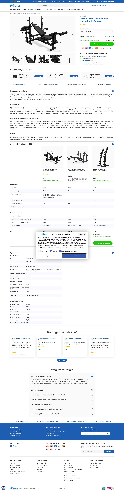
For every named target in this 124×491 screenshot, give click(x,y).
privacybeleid (80, 247)
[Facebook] (11, 446)
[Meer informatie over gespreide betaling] (113, 36)
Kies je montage (84, 28)
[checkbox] (43, 251)
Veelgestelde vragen (15, 474)
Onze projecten (94, 467)
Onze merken (40, 467)
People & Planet (41, 471)
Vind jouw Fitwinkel (96, 5)
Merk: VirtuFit (83, 16)
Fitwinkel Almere (68, 465)
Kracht (49, 9)
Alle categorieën (14, 9)
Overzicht (83, 234)
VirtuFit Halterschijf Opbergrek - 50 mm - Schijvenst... (60, 75)
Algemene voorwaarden (24, 488)
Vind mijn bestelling (16, 430)
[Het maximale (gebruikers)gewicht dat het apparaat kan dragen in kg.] (24, 322)
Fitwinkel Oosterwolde (70, 474)
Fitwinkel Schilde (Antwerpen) (72, 478)
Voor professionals (95, 463)
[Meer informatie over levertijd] (98, 40)
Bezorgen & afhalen (16, 431)
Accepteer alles (74, 256)
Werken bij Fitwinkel (42, 465)
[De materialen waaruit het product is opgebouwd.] (18, 191)
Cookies (38, 488)
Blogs (38, 474)
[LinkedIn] (15, 446)
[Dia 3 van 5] (43, 59)
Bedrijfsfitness (94, 465)
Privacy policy (33, 488)
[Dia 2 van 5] (30, 59)
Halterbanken (17, 13)
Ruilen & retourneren (16, 433)
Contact (12, 463)
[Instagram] (13, 446)
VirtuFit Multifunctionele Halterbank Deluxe (21, 339)
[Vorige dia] (13, 34)
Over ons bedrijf (41, 463)
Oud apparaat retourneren (17, 471)
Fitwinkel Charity (41, 469)
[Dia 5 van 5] (69, 59)
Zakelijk (104, 5)
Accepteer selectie (50, 256)
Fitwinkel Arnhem (68, 467)
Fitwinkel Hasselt (68, 480)
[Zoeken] (108, 433)
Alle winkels (67, 463)
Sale (83, 9)
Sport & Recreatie (58, 9)
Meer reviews (62, 360)
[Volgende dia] (73, 34)
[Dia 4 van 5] (56, 59)
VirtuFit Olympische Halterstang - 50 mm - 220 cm (96, 75)
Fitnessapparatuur (27, 9)
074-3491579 (50, 433)
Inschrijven (108, 451)
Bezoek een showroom (73, 9)
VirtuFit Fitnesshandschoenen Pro (25, 75)
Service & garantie (15, 435)
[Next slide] (112, 76)
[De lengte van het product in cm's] (18, 304)
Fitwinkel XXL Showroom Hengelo (73, 469)
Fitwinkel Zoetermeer (69, 476)
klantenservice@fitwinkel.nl (54, 435)
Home (11, 13)
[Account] (109, 5)
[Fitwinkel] (14, 488)
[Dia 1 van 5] (16, 59)
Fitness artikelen (39, 9)
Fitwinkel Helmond (69, 471)
